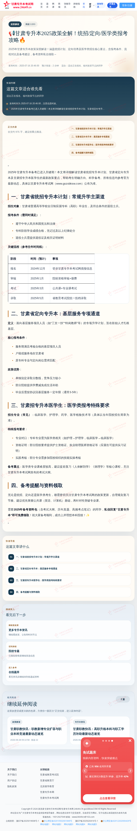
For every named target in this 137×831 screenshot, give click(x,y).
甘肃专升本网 (47, 792)
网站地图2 (56, 824)
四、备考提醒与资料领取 (83, 153)
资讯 (84, 5)
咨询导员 (100, 5)
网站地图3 (68, 824)
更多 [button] (90, 5)
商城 (59, 5)
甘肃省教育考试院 (49, 774)
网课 (53, 5)
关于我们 (12, 774)
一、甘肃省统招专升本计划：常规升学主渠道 (92, 128)
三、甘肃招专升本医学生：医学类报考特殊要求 (93, 145)
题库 (47, 5)
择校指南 (76, 5)
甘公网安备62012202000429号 (117, 820)
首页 (41, 5)
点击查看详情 (108, 798)
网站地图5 (92, 824)
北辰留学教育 (47, 786)
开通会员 (112, 5)
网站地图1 (44, 824)
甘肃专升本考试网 (49, 797)
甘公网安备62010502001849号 (58, 820)
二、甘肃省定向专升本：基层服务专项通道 (91, 137)
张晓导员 (67, 5)
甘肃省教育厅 (47, 780)
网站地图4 (80, 824)
